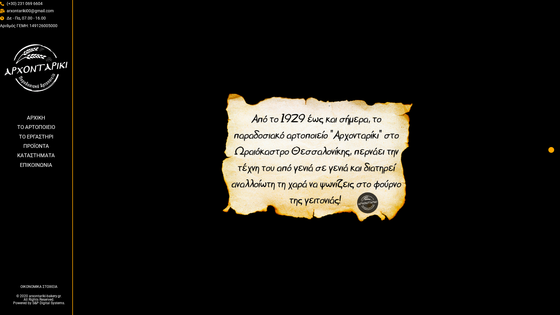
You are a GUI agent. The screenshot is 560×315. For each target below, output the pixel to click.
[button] (551, 150)
